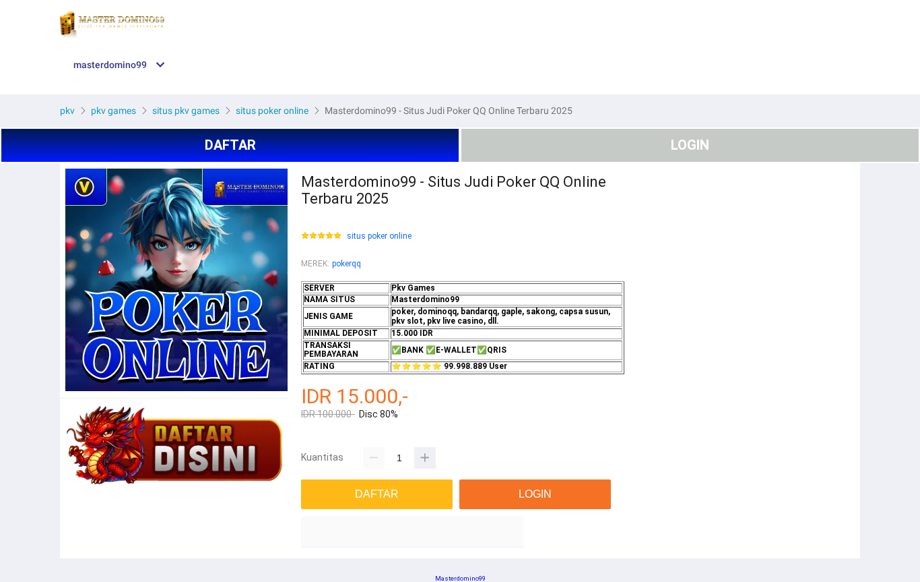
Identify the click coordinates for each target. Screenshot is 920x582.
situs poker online (379, 236)
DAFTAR (230, 145)
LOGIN (690, 145)
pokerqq (346, 263)
